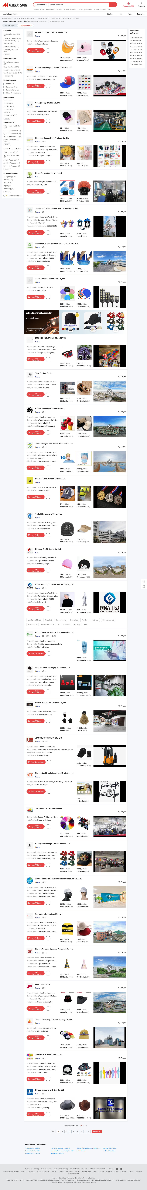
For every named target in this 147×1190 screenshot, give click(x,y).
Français (46, 1171)
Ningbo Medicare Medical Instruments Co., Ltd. (54, 632)
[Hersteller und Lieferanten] (14, 4)
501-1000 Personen (11, 166)
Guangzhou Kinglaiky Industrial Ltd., (50, 408)
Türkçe (131, 1171)
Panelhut (85, 620)
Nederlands (109, 1171)
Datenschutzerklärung (61, 1169)
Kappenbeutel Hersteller (32, 1151)
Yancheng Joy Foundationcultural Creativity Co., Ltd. (56, 208)
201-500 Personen (11, 163)
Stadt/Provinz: (32, 44)
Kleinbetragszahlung (13, 93)
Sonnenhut (74, 620)
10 (77, 1126)
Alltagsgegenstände (10, 50)
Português (69, 1171)
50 (86, 1126)
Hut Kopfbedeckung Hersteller (60, 1148)
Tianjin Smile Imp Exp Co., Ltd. (48, 1054)
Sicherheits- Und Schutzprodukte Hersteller (88, 1148)
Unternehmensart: (33, 146)
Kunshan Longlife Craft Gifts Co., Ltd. (50, 478)
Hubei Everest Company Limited (48, 173)
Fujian (7, 186)
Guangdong (9, 177)
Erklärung (36, 1169)
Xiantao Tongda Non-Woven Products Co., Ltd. (54, 443)
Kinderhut (48, 620)
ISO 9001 (8, 103)
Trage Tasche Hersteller (32, 1148)
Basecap (77, 624)
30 (81, 1126)
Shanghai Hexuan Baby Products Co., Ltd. (52, 138)
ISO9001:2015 (10, 115)
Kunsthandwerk (11, 46)
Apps (129, 14)
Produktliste (9, 25)
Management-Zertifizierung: (36, 226)
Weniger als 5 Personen (11, 156)
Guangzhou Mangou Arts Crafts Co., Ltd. (53, 67)
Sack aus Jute (61, 620)
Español (54, 1171)
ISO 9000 (8, 109)
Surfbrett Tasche (64, 624)
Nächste (95, 1131)
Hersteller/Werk (11, 67)
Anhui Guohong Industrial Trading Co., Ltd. (54, 584)
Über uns (27, 1169)
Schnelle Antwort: (33, 349)
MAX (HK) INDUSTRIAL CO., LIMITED (50, 338)
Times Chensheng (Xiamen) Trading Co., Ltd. (53, 1019)
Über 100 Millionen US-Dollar (11, 141)
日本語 (39, 1171)
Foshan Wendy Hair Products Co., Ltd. (50, 702)
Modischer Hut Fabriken (32, 1153)
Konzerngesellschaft (11, 70)
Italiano (77, 1171)
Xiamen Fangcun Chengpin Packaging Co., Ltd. (54, 949)
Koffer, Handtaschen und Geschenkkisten (12, 40)
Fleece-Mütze (32, 624)
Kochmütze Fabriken (57, 1153)
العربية (102, 1171)
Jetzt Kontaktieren (36, 50)
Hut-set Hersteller (136, 52)
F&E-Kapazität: (32, 152)
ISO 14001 (8, 106)
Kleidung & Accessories (11, 35)
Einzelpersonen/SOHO (12, 73)
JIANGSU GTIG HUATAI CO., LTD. (48, 738)
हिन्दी (117, 1171)
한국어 (95, 1171)
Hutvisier (95, 620)
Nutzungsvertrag (46, 1169)
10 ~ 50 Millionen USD (12, 137)
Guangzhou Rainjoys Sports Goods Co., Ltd (52, 843)
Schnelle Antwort (12, 87)
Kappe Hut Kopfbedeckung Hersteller (62, 1151)
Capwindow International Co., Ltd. (49, 914)
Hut (85, 624)
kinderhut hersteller (70, 9)
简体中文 (24, 1171)
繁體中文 (32, 1171)
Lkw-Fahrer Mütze (34, 620)
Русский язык (86, 1171)
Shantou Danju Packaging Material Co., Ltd (52, 667)
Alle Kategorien (10, 14)
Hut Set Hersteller (136, 43)
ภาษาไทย (123, 1171)
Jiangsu (8, 183)
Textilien (8, 43)
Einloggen (141, 6)
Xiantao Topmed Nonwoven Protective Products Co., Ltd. (58, 878)
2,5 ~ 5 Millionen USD (12, 134)
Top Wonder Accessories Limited (48, 808)
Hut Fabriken (81, 1151)
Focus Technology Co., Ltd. (71, 1178)
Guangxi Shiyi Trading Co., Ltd (47, 103)
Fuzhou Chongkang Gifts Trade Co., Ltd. (51, 32)
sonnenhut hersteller (100, 9)
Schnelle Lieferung (12, 90)
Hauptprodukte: (32, 41)
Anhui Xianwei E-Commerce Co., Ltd (50, 278)
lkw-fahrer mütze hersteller (54, 9)
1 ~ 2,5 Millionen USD (12, 131)
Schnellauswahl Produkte (98, 1169)
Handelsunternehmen (11, 63)
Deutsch (61, 1171)
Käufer (109, 14)
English (16, 1171)
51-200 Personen (11, 160)
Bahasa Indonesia (73, 1173)
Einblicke (110, 1169)
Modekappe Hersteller (109, 1148)
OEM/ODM (10, 84)
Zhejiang (8, 180)
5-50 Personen (10, 152)
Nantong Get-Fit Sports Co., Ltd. (48, 549)
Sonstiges (8, 76)
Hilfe (120, 14)
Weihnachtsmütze (47, 624)
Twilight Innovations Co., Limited (48, 514)
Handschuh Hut (108, 620)
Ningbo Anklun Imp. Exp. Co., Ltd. (49, 1090)
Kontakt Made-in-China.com (78, 1169)
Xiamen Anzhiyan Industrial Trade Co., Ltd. (54, 773)
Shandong (8, 189)
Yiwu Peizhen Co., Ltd (44, 373)
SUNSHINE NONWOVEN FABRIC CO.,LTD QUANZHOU (56, 243)
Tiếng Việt (138, 1171)
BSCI (6, 112)
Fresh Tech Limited (43, 984)
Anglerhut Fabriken (109, 1151)
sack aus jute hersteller (85, 9)
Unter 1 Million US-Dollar (11, 127)
